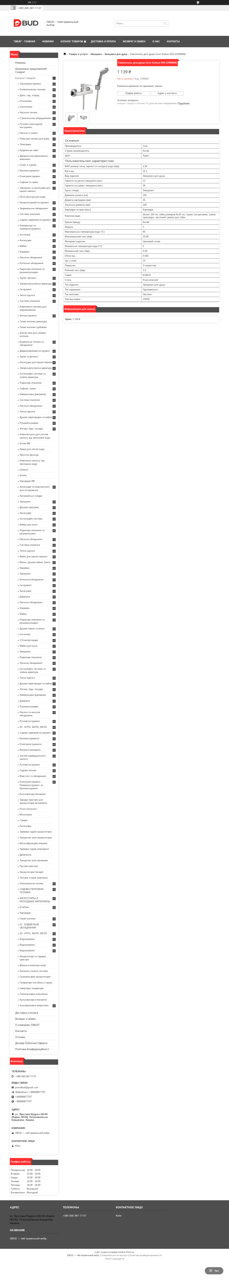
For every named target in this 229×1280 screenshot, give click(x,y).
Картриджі (25, 913)
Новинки (20, 62)
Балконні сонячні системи (34, 971)
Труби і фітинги (28, 278)
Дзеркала (25, 596)
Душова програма (29, 507)
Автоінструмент (28, 315)
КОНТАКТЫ (173, 41)
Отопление (25, 101)
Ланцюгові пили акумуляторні (36, 837)
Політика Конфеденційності (32, 1049)
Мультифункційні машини (33, 843)
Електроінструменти (31, 744)
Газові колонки (27, 918)
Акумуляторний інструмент (34, 202)
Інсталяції (25, 234)
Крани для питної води (32, 449)
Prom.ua (130, 1252)
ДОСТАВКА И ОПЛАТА (103, 41)
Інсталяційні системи (31, 518)
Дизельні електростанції (33, 965)
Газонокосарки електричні (34, 994)
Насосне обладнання (31, 257)
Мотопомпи (26, 814)
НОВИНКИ (47, 41)
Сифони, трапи (28, 388)
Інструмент (26, 289)
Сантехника (26, 106)
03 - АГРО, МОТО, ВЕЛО (33, 727)
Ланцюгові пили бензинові (34, 860)
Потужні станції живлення (34, 877)
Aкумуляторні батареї (31, 872)
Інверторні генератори (31, 988)
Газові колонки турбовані (33, 327)
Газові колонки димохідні (33, 321)
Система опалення (30, 214)
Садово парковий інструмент (35, 219)
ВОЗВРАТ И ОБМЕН (134, 41)
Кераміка (24, 251)
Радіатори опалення (31, 382)
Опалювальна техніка (31, 883)
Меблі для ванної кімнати (33, 556)
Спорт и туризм (28, 165)
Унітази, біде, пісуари (31, 428)
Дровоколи (25, 854)
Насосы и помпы (29, 133)
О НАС (156, 41)
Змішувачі (96, 54)
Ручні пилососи (28, 809)
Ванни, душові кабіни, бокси (35, 562)
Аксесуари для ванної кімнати (36, 362)
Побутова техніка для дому (34, 138)
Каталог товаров (25, 78)
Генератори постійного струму (36, 982)
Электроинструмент (30, 83)
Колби (23, 475)
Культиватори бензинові (33, 794)
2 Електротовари (29, 640)
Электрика (25, 144)
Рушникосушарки (29, 423)
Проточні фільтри (29, 455)
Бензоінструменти (29, 170)
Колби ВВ (25, 443)
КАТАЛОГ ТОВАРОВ (72, 41)
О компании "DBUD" (27, 1024)
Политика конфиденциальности (145, 1255)
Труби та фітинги (29, 356)
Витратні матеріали (30, 750)
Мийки (23, 246)
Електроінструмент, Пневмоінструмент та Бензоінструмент (31, 785)
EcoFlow (24, 907)
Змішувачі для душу (115, 54)
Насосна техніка (28, 112)
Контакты (21, 1030)
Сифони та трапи (29, 182)
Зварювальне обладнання (34, 208)
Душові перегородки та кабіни (36, 417)
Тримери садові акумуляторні (36, 831)
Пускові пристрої (29, 866)
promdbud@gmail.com (26, 1087)
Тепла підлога (27, 295)
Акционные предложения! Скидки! (31, 70)
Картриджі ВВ (27, 481)
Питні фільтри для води (32, 196)
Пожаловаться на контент (114, 1255)
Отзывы (20, 1037)
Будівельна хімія (29, 150)
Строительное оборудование (35, 118)
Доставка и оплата (26, 1012)
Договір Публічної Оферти (31, 1043)
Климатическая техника (32, 89)
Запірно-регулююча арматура (36, 283)
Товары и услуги (78, 54)
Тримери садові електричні (34, 849)
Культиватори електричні (33, 999)
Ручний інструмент (30, 721)
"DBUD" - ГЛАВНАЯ (24, 41)
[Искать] (165, 23)
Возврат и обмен (25, 1018)
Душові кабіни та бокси (32, 628)
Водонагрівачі (27, 939)
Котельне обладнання (31, 263)
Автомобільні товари (31, 496)
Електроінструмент (30, 176)
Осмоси (24, 469)
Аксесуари (25, 240)
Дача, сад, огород (29, 95)
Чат (217, 1270)
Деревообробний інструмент (35, 351)
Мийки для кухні (28, 524)
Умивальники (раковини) (33, 394)
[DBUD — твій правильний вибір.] (26, 23)
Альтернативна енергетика (34, 1005)
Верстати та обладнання (33, 776)
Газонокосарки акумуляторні (35, 976)
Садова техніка (28, 770)
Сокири (23, 820)
